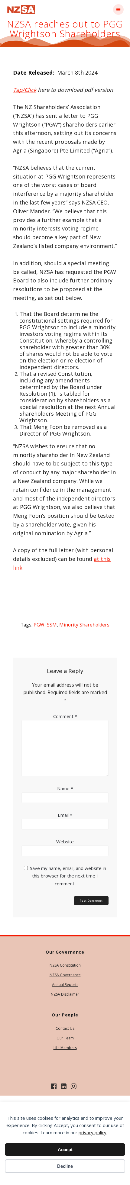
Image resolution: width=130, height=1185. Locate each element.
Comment (65, 716)
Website (65, 842)
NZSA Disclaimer (65, 994)
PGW (39, 624)
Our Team (65, 1038)
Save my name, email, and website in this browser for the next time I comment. (68, 875)
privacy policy (92, 1132)
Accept (65, 1149)
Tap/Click (24, 89)
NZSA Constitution (65, 965)
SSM (52, 624)
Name (65, 788)
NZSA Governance (65, 974)
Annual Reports (65, 984)
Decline (65, 1166)
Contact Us (65, 1028)
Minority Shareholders (84, 624)
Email (65, 815)
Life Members (65, 1047)
